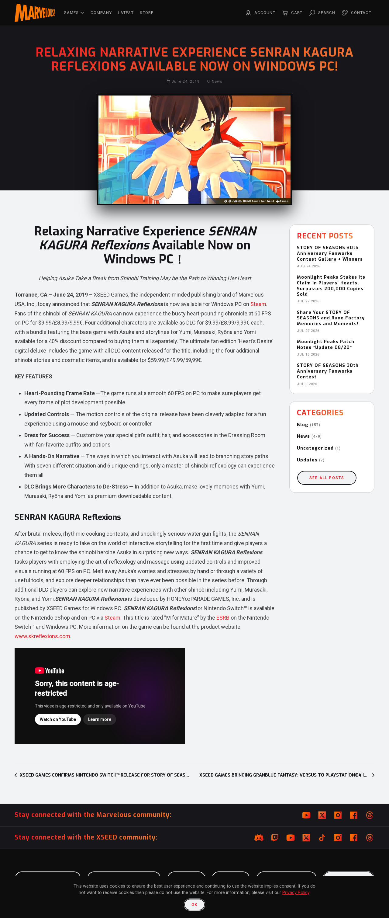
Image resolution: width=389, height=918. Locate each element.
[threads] (369, 815)
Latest (126, 12)
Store (146, 12)
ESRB (222, 617)
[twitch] (275, 838)
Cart (296, 12)
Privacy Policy (295, 892)
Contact (361, 12)
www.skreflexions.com (42, 636)
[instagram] (338, 815)
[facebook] (354, 815)
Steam (258, 304)
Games (71, 12)
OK (194, 904)
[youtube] (306, 815)
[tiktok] (322, 838)
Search (326, 12)
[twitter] (322, 815)
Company (101, 12)
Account (264, 12)
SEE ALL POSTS (326, 478)
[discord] (259, 838)
